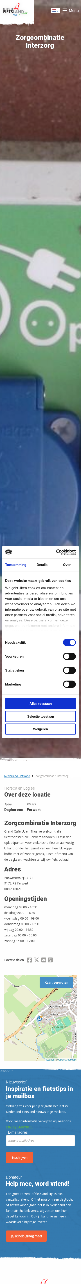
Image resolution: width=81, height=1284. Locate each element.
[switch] (69, 658)
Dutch (56, 12)
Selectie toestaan (40, 716)
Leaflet (50, 1059)
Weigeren (40, 729)
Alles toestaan (40, 704)
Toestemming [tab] (15, 565)
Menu (74, 10)
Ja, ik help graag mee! (26, 1236)
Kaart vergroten (56, 982)
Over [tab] (67, 565)
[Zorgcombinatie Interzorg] (40, 1017)
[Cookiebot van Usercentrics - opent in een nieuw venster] (57, 552)
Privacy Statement (19, 1127)
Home (17, 10)
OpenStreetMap (67, 1059)
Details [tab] (42, 565)
